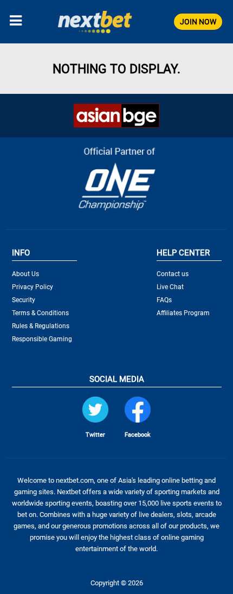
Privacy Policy (32, 287)
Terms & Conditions (40, 313)
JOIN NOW (198, 21)
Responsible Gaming (42, 339)
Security (23, 300)
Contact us (173, 274)
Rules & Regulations (40, 326)
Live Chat (170, 287)
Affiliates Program (183, 313)
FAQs (164, 300)
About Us (25, 274)
